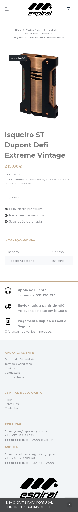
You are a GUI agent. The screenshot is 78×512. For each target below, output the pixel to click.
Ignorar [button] (69, 505)
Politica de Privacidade (20, 359)
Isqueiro (58, 261)
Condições (25, 364)
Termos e (11, 364)
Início (8, 399)
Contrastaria (12, 372)
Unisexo (58, 252)
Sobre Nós (12, 404)
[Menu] (7, 9)
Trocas (21, 377)
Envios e (11, 377)
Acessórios (35, 179)
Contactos (11, 408)
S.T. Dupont (24, 183)
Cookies (10, 368)
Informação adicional (20, 240)
